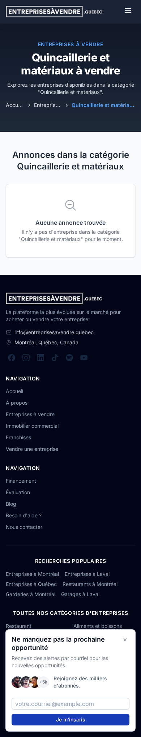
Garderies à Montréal (30, 594)
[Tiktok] (55, 357)
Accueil (14, 391)
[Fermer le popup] (125, 639)
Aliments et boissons (97, 626)
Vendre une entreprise (32, 449)
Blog (11, 504)
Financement (21, 481)
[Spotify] (69, 357)
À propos (16, 403)
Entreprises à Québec (31, 584)
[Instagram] (26, 357)
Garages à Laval (80, 594)
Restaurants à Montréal (90, 584)
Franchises (18, 437)
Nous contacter (24, 527)
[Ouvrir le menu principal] (128, 11)
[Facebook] (11, 357)
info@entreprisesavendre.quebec (54, 332)
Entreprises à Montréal (32, 574)
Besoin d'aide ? (24, 515)
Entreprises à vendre (30, 414)
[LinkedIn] (40, 357)
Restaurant (18, 626)
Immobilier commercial (32, 426)
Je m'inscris (70, 719)
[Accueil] (54, 11)
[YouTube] (84, 357)
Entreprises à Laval (87, 574)
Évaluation (18, 492)
